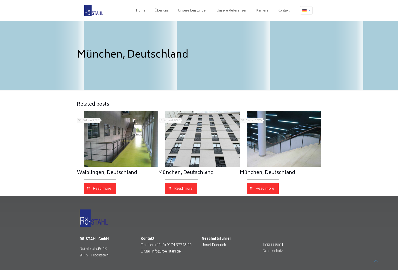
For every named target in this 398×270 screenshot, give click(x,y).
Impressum (272, 244)
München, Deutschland (186, 173)
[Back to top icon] (376, 260)
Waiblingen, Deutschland (107, 173)
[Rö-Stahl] (93, 10)
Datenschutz (273, 251)
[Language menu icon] (306, 10)
